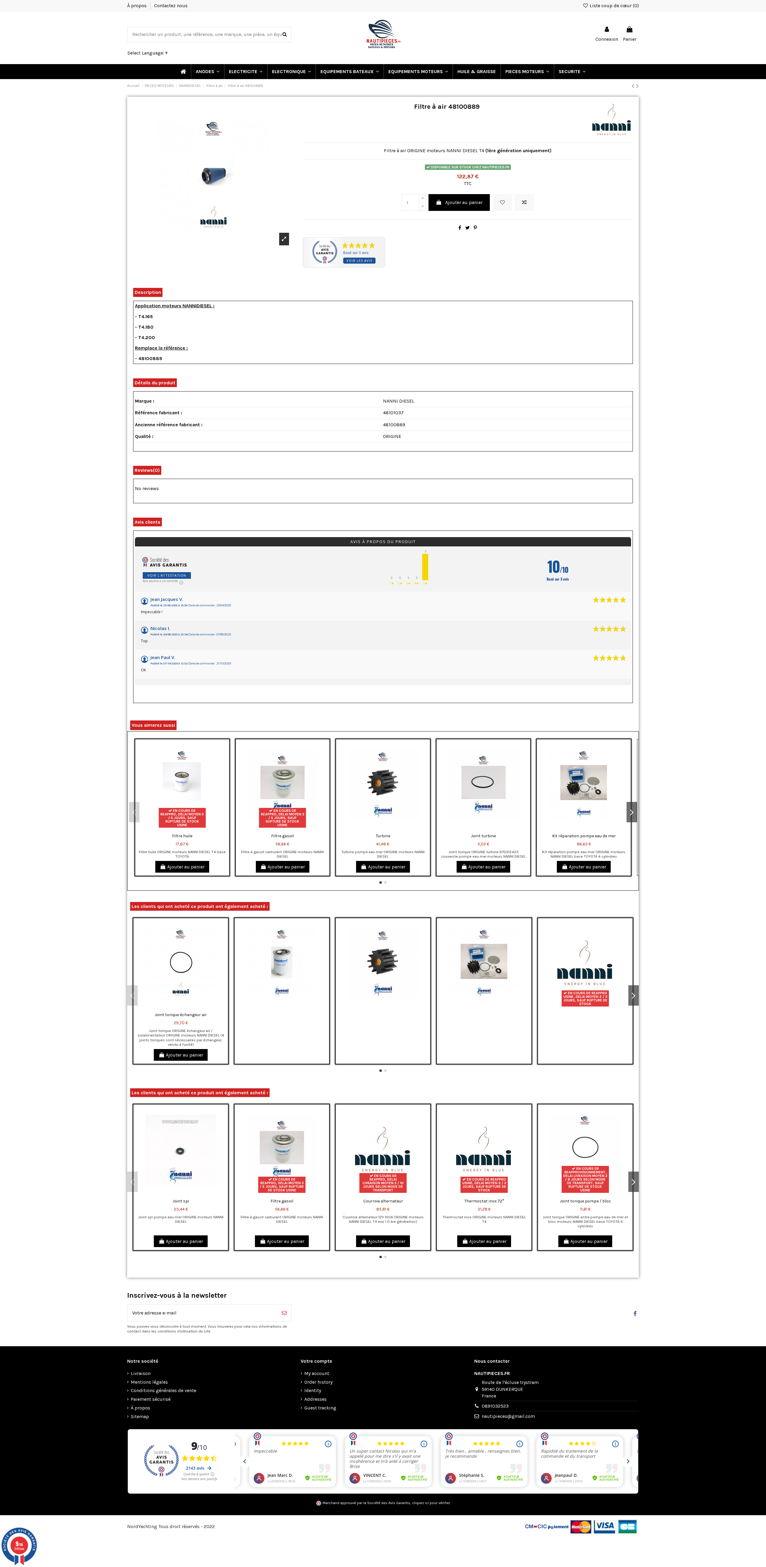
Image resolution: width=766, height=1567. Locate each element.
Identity (312, 1390)
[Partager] (459, 228)
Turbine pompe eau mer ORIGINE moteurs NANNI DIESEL (383, 854)
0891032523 (495, 1406)
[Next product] (637, 86)
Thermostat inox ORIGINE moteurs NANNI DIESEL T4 (484, 1219)
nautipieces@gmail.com (508, 1416)
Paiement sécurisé (151, 1399)
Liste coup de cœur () (614, 5)
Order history (318, 1382)
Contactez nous (171, 5)
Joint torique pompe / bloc (585, 1201)
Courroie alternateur (383, 1201)
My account (316, 1373)
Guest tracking (320, 1408)
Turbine (383, 835)
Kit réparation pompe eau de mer (584, 835)
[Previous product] (634, 86)
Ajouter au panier (464, 202)
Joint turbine (483, 835)
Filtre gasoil (282, 835)
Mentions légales (149, 1382)
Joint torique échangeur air (181, 1014)
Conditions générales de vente (163, 1390)
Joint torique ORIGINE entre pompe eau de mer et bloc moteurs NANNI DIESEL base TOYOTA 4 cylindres (585, 1221)
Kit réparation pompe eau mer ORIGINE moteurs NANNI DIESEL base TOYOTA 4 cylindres (583, 854)
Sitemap (140, 1416)
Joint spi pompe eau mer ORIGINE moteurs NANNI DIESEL (181, 1219)
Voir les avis (359, 260)
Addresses (315, 1399)
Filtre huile (182, 835)
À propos (137, 5)
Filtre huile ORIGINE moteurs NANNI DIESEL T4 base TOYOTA (182, 854)
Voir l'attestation (167, 575)
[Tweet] (467, 228)
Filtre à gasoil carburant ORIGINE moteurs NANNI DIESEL (282, 854)
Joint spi (181, 1201)
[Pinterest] (475, 228)
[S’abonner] (284, 1313)
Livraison (141, 1373)
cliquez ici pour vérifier (431, 1503)
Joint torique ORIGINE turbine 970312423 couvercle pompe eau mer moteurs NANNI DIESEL (483, 854)
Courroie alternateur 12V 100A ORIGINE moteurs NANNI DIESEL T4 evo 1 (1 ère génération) (383, 1219)
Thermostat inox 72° (484, 1201)
